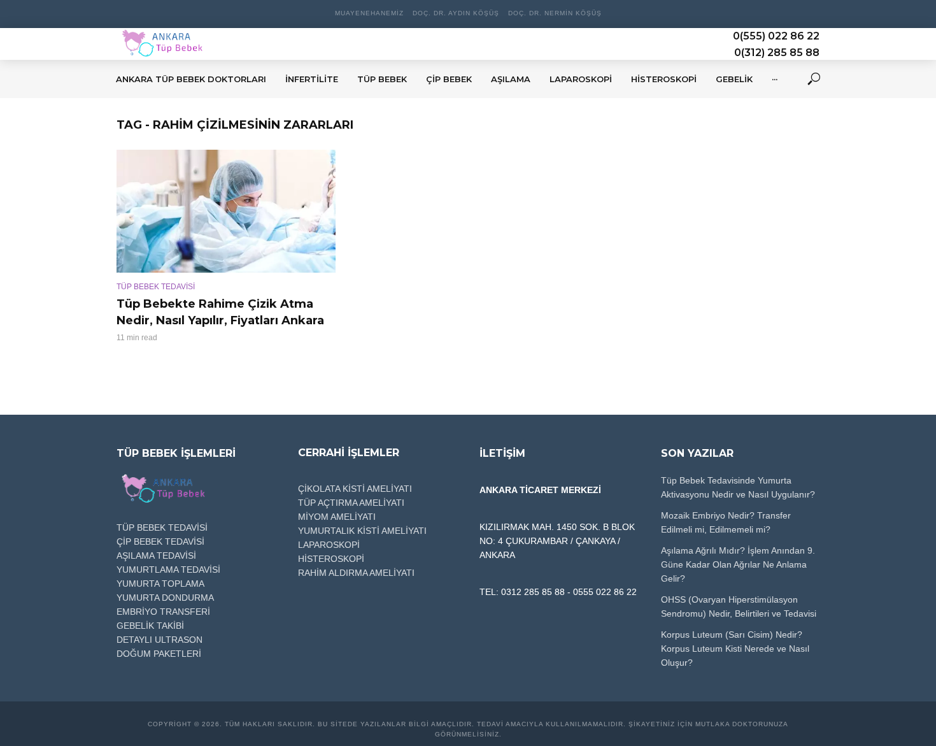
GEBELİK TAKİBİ (150, 625)
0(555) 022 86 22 (776, 36)
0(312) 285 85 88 (776, 53)
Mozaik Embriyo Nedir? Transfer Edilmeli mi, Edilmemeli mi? (726, 522)
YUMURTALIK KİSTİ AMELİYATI (362, 531)
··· (774, 79)
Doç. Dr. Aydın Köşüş (456, 13)
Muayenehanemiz (369, 13)
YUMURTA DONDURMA (165, 597)
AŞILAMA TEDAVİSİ (156, 555)
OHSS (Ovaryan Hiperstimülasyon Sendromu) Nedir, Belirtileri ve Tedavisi (738, 606)
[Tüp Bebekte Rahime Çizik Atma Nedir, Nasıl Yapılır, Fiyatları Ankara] (226, 211)
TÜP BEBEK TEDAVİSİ (156, 286)
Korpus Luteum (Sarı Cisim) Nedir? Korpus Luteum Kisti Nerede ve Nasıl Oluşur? (735, 648)
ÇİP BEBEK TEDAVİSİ (160, 541)
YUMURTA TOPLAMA (160, 583)
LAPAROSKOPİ (329, 545)
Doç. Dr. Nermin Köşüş (555, 13)
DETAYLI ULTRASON (159, 640)
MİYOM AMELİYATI (337, 517)
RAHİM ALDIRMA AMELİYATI (356, 573)
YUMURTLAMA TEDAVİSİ (168, 569)
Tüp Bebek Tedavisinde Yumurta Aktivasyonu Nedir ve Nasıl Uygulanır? (738, 487)
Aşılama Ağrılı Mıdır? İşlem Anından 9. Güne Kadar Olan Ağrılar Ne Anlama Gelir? (738, 564)
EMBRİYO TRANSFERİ (163, 611)
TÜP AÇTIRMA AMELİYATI (351, 503)
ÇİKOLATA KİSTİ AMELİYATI (355, 489)
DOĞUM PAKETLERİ (159, 654)
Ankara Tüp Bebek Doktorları (191, 79)
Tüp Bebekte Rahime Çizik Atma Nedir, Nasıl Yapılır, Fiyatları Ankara (220, 312)
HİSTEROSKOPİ (331, 559)
